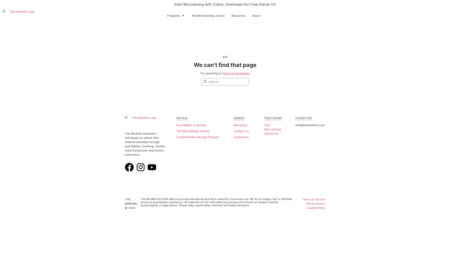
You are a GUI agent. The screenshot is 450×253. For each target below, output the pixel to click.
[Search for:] (225, 81)
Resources (238, 15)
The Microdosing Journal (208, 15)
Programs (173, 15)
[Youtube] (151, 167)
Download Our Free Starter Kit (251, 4)
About (256, 15)
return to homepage (236, 73)
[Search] (205, 82)
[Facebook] (129, 167)
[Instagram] (140, 167)
